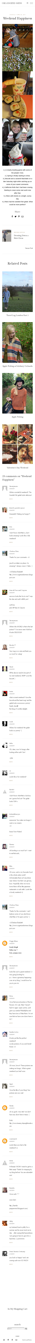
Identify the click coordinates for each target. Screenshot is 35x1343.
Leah (11, 722)
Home (17, 1336)
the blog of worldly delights (18, 709)
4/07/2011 (11, 1190)
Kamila (11, 1188)
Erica (11, 996)
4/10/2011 (11, 1254)
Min (10, 866)
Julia (11, 743)
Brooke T (12, 645)
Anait (11, 667)
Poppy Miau (13, 941)
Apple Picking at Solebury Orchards (18, 366)
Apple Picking (17, 417)
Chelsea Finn (14, 551)
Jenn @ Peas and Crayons (18, 590)
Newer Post (29, 248)
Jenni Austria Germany (17, 1251)
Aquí (11, 1084)
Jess (10, 527)
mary (11, 1161)
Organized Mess (12, 3)
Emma (11, 844)
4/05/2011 (11, 746)
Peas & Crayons (19, 608)
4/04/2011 (12, 489)
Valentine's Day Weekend (17, 468)
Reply (11, 499)
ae (10, 771)
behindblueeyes (14, 814)
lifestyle (12, 15)
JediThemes (29, 1340)
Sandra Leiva (13, 1032)
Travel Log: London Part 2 (18, 315)
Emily (11, 1106)
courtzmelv (13, 1139)
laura (11, 691)
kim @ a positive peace (17, 508)
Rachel (11, 790)
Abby (11, 1221)
